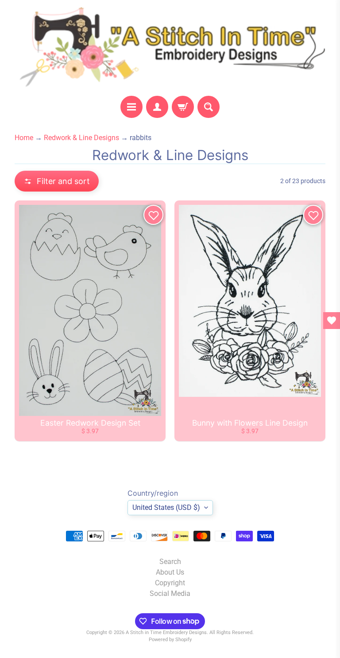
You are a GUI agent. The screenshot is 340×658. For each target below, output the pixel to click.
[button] (57, 181)
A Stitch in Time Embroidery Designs (166, 632)
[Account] (157, 107)
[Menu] (131, 107)
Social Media (170, 593)
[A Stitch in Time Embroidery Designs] (170, 48)
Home (24, 137)
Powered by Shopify (170, 639)
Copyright (170, 583)
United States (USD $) (166, 507)
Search (170, 561)
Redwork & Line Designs (81, 137)
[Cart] (183, 107)
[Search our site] (208, 107)
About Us (170, 572)
